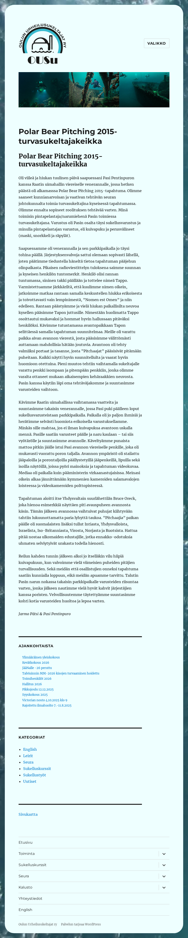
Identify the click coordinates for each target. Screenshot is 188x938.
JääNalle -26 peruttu (37, 668)
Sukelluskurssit (37, 768)
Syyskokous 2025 (35, 695)
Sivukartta (28, 814)
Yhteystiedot (30, 898)
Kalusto (25, 887)
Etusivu (26, 842)
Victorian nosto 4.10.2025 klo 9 (44, 700)
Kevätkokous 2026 (35, 663)
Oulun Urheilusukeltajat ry (38, 924)
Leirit (28, 755)
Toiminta (27, 853)
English (30, 749)
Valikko (156, 43)
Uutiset (29, 781)
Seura (28, 762)
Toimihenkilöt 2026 (37, 679)
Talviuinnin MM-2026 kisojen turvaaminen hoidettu (60, 673)
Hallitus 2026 (32, 684)
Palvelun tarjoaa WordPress (81, 924)
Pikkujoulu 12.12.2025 (38, 689)
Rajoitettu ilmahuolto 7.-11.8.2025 (47, 705)
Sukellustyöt (34, 775)
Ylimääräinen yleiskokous (41, 657)
